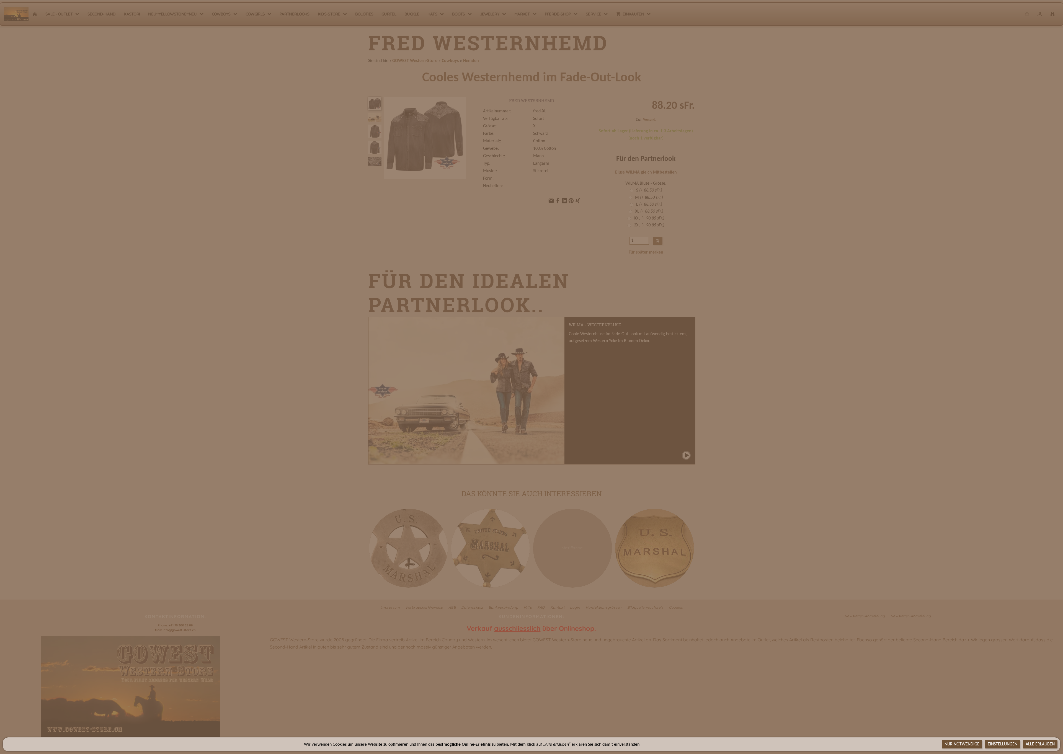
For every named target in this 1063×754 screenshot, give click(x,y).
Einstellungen (1002, 744)
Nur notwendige (962, 744)
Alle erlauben (1040, 744)
